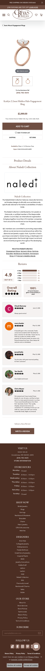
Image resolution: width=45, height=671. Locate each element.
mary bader (19, 323)
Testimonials (22, 611)
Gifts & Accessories (22, 527)
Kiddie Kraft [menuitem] (22, 565)
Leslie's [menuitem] (22, 571)
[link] (22, 7)
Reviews (22, 264)
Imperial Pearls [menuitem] (22, 556)
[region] (22, 53)
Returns (33, 137)
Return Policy (22, 614)
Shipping (12, 137)
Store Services (22, 605)
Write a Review (22, 431)
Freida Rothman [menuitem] (22, 550)
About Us (22, 602)
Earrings (35, 251)
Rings (22, 509)
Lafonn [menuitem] (22, 568)
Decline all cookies (14, 665)
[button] (8, 15)
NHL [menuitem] (22, 580)
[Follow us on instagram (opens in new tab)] (22, 646)
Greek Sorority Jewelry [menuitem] (22, 553)
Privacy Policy (22, 617)
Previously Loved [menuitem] (22, 583)
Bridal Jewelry (22, 506)
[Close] (42, 2)
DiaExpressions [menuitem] (22, 547)
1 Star (19, 280)
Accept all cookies (31, 665)
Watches (23, 530)
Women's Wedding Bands (26, 256)
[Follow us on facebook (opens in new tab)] (17, 646)
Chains (22, 521)
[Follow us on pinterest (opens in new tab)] (28, 646)
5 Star (19, 271)
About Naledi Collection (22, 167)
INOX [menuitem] (22, 559)
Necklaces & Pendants (21, 253)
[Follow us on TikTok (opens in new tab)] (12, 646)
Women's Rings (26, 251)
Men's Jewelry (22, 524)
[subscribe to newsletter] (39, 633)
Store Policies (22, 608)
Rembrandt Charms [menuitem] (22, 586)
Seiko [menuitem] (22, 589)
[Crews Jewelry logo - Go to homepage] (22, 14)
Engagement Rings (13, 251)
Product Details (22, 161)
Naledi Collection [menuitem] (23, 577)
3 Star (19, 275)
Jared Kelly (19, 352)
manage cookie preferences (21, 660)
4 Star (19, 273)
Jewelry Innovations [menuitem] (22, 562)
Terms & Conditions (22, 621)
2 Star (19, 278)
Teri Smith (18, 371)
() (38, 271)
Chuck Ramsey (20, 306)
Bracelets (9, 253)
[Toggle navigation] (4, 15)
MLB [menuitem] (22, 574)
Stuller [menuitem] (22, 592)
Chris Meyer (19, 388)
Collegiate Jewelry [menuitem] (22, 544)
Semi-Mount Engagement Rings (14, 25)
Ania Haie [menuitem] (22, 541)
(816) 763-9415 (22, 92)
